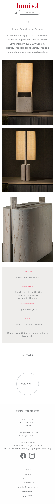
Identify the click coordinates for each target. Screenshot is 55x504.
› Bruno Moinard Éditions (31, 29)
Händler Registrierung (27, 487)
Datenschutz (27, 482)
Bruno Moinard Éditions (27, 277)
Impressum (27, 478)
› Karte (27, 425)
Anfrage (27, 355)
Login (29, 495)
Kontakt (27, 474)
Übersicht (27, 384)
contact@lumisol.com (27, 435)
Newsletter (27, 491)
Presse (27, 470)
